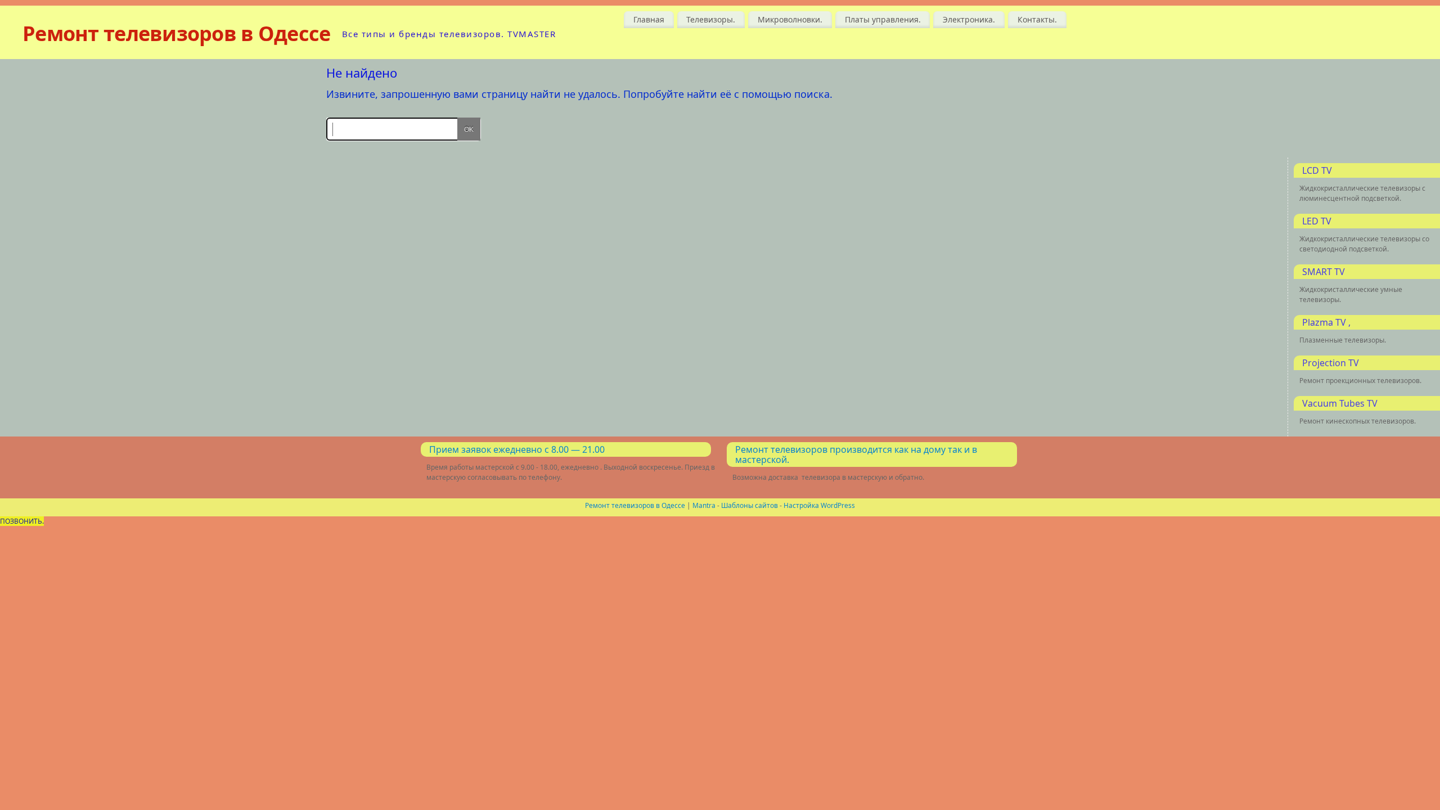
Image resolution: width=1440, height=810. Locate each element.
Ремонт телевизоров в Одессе (176, 33)
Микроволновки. (790, 19)
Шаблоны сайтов (749, 505)
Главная (648, 19)
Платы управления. (883, 19)
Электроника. (969, 19)
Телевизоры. (710, 19)
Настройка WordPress (819, 505)
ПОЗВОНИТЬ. (22, 521)
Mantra (704, 505)
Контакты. (1037, 19)
